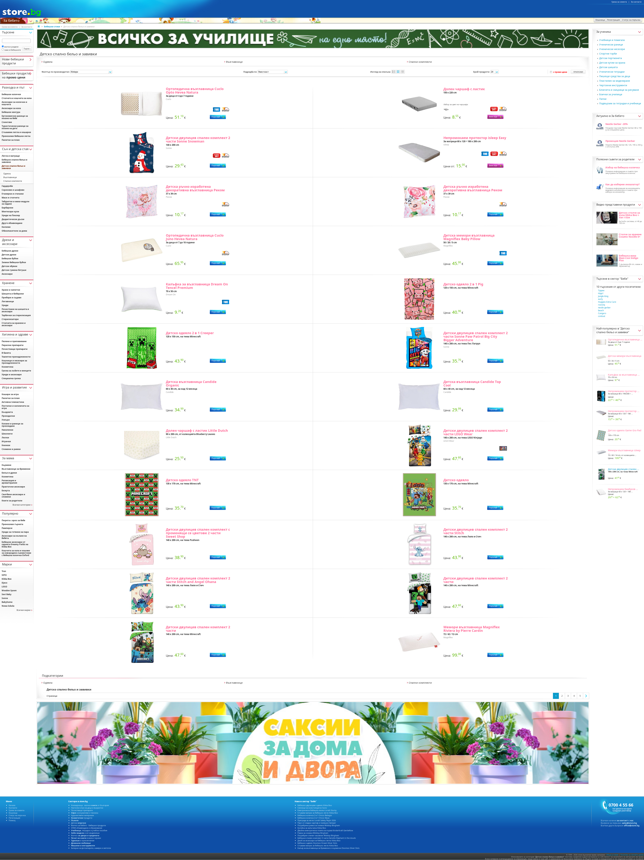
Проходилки (8, 415)
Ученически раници (611, 44)
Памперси (7, 528)
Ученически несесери (612, 49)
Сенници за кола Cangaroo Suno (312, 808)
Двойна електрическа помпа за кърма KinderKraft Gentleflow (325, 830)
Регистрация (14, 818)
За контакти (636, 2)
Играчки (6, 441)
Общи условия (612, 855)
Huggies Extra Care (607, 301)
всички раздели (11, 46)
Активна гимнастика (13, 402)
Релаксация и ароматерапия (9, 481)
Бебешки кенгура (11, 112)
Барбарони (7, 207)
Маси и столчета (10, 197)
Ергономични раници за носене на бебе (15, 117)
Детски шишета (608, 67)
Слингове (7, 122)
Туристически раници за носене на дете (15, 127)
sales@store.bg (629, 823)
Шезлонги (7, 433)
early (600, 299)
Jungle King (603, 296)
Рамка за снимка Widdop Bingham (313, 833)
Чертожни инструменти (613, 85)
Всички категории (22, 504)
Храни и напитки (11, 289)
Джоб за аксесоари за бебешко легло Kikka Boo (319, 840)
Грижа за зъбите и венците (16, 370)
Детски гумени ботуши (14, 270)
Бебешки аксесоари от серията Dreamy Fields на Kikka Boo (15, 544)
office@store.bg (631, 825)
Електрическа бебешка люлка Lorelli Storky (317, 810)
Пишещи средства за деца (614, 76)
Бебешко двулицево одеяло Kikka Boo (315, 805)
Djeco (4, 582)
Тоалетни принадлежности (16, 356)
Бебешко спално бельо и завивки (14, 160)
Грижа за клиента (619, 2)
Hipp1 (601, 293)
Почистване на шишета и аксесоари (15, 310)
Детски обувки (9, 266)
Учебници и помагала (612, 40)
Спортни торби (608, 53)
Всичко (85, 835)
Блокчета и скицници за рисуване (619, 89)
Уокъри (6, 419)
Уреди (5, 305)
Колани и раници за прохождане (12, 424)
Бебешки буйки (10, 258)
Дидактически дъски (13, 219)
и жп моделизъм (85, 833)
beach (601, 310)
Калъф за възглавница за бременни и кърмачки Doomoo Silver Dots (328, 848)
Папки (602, 98)
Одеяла (7, 173)
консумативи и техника (84, 813)
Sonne (5, 598)
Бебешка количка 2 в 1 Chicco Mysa (313, 818)
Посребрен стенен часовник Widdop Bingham (318, 835)
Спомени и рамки (11, 449)
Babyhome (7, 602)
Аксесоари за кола (11, 108)
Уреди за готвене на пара (15, 532)
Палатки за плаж (11, 139)
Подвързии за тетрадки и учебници (620, 103)
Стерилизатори (10, 319)
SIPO (4, 575)
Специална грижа (11, 378)
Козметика (7, 366)
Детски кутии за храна (612, 62)
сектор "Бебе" (619, 279)
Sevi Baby (6, 594)
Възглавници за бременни (16, 468)
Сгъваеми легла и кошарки (16, 132)
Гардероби (7, 186)
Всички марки (24, 610)
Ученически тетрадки (612, 71)
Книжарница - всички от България (90, 805)
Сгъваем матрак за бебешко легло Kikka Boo (318, 813)
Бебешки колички (11, 94)
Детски (78, 823)
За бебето (11, 20)
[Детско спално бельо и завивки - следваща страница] (586, 696)
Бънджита (7, 412)
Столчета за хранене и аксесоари (14, 324)
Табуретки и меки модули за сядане (15, 202)
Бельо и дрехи (9, 472)
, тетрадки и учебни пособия (89, 830)
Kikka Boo (6, 578)
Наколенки (7, 429)
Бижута (6, 490)
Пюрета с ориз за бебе (13, 520)
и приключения (82, 840)
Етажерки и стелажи (13, 193)
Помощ (12, 820)
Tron (4, 571)
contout (601, 316)
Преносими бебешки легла (16, 136)
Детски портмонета (610, 58)
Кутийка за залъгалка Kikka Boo (312, 828)
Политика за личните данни (631, 855)
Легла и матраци (11, 155)
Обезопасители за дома (14, 230)
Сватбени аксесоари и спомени (13, 495)
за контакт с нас (625, 820)
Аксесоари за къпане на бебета (14, 537)
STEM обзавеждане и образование (86, 828)
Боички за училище (610, 94)
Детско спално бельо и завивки (613, 330)
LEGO (4, 586)
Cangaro (602, 313)
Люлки (5, 437)
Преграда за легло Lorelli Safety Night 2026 (317, 820)
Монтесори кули (10, 211)
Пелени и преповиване (14, 341)
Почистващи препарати (15, 349)
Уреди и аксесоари (12, 374)
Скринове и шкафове (13, 189)
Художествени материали (82, 815)
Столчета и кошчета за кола (17, 98)
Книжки (6, 445)
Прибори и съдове (11, 297)
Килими (6, 227)
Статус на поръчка (17, 815)
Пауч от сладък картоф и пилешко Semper (317, 823)
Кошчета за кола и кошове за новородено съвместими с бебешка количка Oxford (16, 553)
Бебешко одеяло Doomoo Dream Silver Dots (317, 843)
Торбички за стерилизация (16, 315)
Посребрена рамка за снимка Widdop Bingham (319, 825)
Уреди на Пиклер (11, 215)
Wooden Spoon (9, 590)
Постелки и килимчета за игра (15, 407)
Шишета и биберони (13, 293)
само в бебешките (12, 50)
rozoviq (601, 304)
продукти (81, 818)
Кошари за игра (10, 394)
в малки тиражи (86, 838)
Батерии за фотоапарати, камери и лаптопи (91, 848)
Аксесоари (7, 273)
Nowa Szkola (8, 605)
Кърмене (6, 465)
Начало (12, 805)
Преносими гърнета (12, 524)
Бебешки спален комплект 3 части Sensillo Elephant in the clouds (327, 838)
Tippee (601, 290)
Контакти (13, 808)
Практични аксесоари (13, 486)
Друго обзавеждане (12, 223)
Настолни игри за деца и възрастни (87, 808)
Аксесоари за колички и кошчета (14, 103)
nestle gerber (604, 307)
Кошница (13, 813)
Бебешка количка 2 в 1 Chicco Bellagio (315, 815)
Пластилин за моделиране (614, 80)
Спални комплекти (12, 181)
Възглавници (10, 177)
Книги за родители (12, 500)
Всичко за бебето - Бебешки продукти (88, 825)
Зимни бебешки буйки (14, 262)
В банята (6, 352)
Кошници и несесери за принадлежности (14, 361)
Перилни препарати (12, 345)
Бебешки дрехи (10, 250)
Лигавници (8, 301)
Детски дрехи (9, 254)
